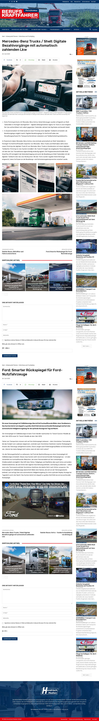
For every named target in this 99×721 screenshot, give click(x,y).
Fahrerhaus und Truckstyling (26, 36)
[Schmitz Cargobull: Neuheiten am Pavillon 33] (60, 277)
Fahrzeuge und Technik (83, 109)
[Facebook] (10, 1)
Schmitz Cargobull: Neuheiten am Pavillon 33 (60, 288)
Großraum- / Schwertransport (85, 287)
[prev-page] (3, 294)
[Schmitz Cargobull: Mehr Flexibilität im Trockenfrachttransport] (13, 277)
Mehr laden (86, 346)
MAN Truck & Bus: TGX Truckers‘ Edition (84, 112)
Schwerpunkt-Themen (12, 36)
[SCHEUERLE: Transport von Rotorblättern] (86, 280)
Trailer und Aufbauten (13, 283)
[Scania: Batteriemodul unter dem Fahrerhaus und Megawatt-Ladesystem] (86, 171)
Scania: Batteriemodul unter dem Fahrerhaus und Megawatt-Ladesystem (86, 182)
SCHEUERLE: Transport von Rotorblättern (85, 290)
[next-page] (6, 294)
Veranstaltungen (37, 281)
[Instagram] (12, 1)
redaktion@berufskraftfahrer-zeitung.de (56, 709)
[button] (92, 29)
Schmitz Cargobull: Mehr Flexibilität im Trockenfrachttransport (14, 287)
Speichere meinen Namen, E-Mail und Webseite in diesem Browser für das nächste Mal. (30, 340)
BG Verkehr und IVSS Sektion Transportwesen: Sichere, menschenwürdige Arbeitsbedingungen (86, 145)
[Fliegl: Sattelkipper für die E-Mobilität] (86, 316)
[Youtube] (16, 1)
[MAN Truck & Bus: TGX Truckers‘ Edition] (86, 102)
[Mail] (14, 1)
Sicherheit (79, 140)
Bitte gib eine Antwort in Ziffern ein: (13, 344)
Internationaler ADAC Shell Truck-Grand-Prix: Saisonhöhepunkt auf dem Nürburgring (37, 286)
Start (3, 36)
